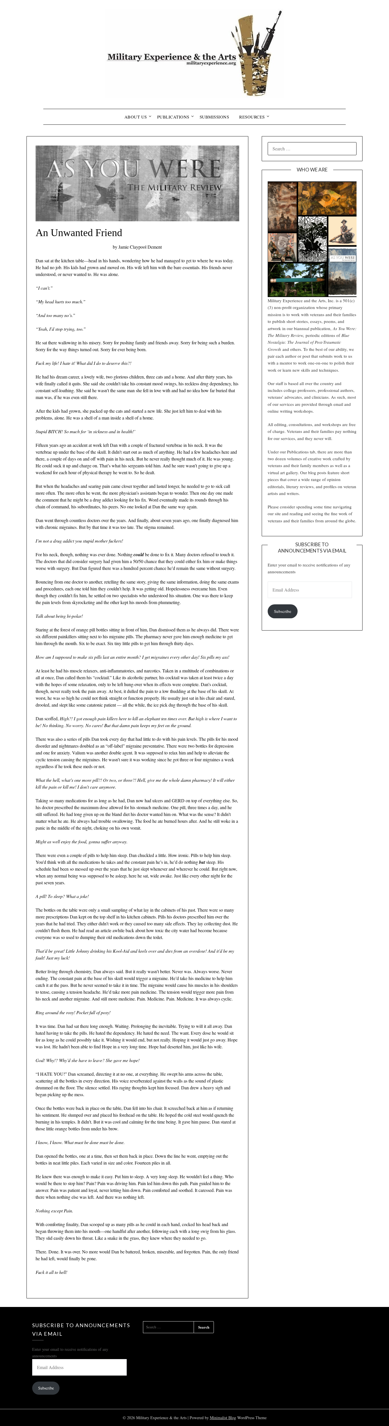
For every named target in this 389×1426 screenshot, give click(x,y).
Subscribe (282, 611)
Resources (252, 117)
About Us (135, 117)
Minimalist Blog (223, 1417)
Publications (173, 117)
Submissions (214, 117)
